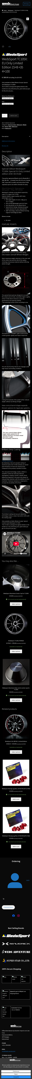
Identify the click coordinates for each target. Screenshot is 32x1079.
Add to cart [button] (16, 799)
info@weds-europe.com (8, 1051)
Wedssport (10, 10)
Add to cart (13, 115)
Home (5, 10)
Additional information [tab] (8, 141)
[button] (27, 19)
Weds (10, 126)
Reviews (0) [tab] (5, 146)
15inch (6, 126)
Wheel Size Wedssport (8, 96)
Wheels (24, 124)
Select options (16, 604)
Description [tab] (5, 136)
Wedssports (8, 128)
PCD (3, 101)
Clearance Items (12, 124)
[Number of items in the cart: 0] (3, 898)
